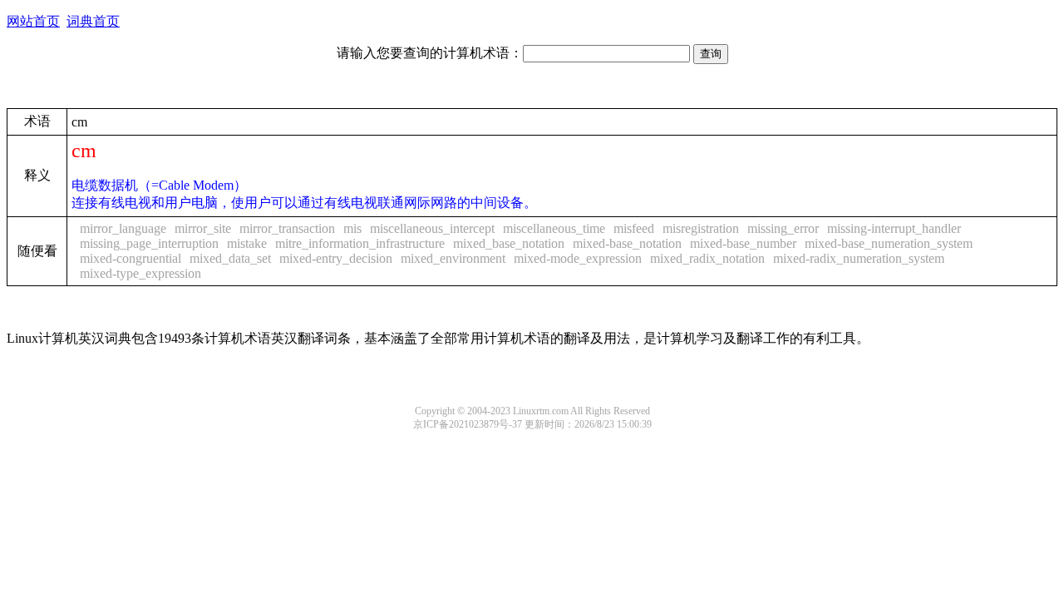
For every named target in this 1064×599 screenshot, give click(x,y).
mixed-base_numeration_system (889, 243)
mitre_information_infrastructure (360, 243)
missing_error (783, 228)
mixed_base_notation (508, 243)
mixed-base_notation (627, 243)
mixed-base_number (743, 243)
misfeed (633, 228)
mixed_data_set (230, 258)
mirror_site (203, 228)
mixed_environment (453, 258)
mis (352, 228)
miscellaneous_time (554, 228)
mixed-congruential (130, 258)
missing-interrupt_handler (894, 228)
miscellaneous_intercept (432, 228)
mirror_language (123, 228)
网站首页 (33, 21)
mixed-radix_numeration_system (858, 258)
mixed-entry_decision (335, 258)
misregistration (701, 228)
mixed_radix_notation (707, 258)
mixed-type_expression (140, 273)
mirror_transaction (287, 228)
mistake (247, 243)
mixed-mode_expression (578, 258)
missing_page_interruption (149, 243)
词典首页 (93, 21)
